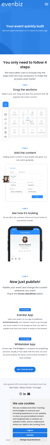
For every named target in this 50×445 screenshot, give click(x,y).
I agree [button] (30, 430)
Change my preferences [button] (30, 440)
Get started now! (25, 369)
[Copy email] (29, 394)
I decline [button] (30, 435)
